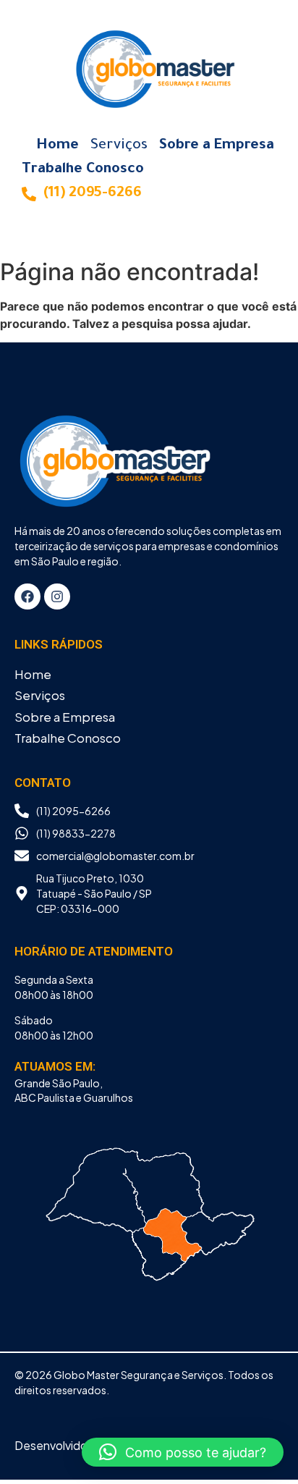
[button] (183, 1452)
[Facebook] (27, 596)
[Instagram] (57, 596)
